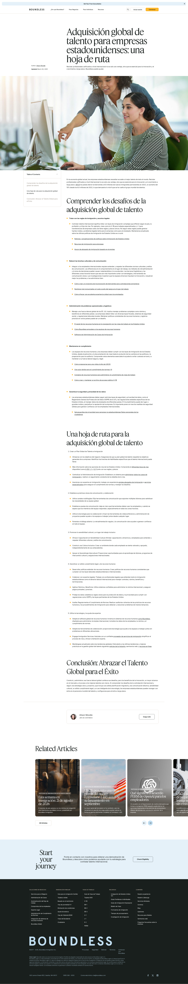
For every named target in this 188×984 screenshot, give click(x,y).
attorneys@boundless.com (113, 957)
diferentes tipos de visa (140, 467)
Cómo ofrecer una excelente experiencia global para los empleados (98, 294)
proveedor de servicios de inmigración (127, 636)
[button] (58, 9)
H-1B (87, 469)
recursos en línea (145, 646)
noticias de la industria (117, 646)
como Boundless (144, 619)
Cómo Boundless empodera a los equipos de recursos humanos (97, 329)
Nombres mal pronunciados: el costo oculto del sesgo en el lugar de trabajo (101, 289)
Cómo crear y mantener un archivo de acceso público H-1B (95, 380)
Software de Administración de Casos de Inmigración (93, 335)
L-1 (90, 469)
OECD (77, 185)
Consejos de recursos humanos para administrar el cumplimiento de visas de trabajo (104, 375)
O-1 (95, 469)
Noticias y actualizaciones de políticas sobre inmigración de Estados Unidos (101, 239)
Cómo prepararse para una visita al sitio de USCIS (92, 364)
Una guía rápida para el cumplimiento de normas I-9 (93, 370)
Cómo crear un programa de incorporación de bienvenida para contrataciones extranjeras (106, 284)
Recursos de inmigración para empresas (88, 244)
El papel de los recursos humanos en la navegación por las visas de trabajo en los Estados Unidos (109, 324)
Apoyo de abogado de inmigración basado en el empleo (94, 249)
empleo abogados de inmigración (131, 482)
